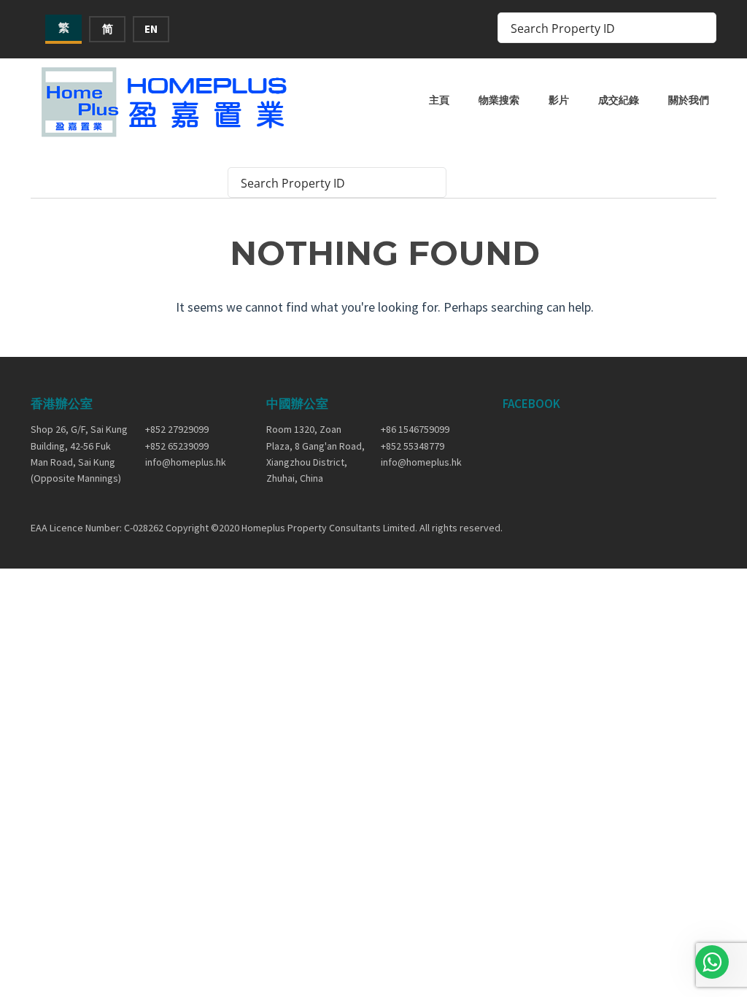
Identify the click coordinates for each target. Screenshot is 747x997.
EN (151, 29)
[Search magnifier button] (701, 28)
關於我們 (688, 100)
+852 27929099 (177, 429)
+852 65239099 (177, 446)
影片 (559, 100)
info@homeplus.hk (185, 462)
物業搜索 (499, 100)
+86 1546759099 (415, 429)
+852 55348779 (412, 446)
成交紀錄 (618, 100)
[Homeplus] (165, 102)
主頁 (439, 100)
